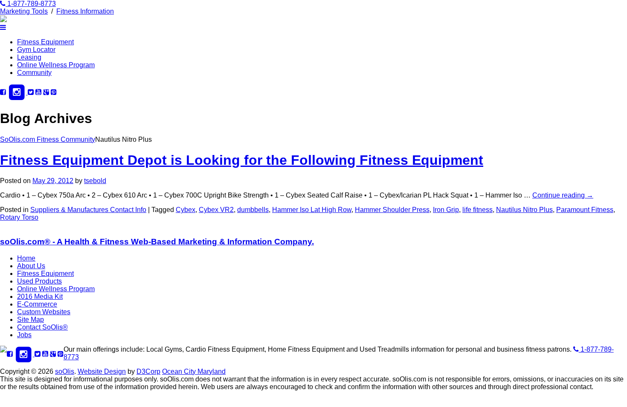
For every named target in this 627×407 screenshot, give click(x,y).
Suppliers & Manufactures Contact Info (88, 209)
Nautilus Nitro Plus (524, 209)
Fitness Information (85, 11)
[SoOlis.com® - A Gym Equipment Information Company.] (3, 19)
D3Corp (148, 371)
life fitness (477, 209)
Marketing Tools (24, 11)
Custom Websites (43, 311)
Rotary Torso (19, 217)
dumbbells (253, 209)
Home (26, 258)
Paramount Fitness (584, 209)
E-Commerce (37, 304)
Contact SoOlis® (42, 327)
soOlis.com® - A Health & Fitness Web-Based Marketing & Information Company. (157, 241)
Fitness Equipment (45, 42)
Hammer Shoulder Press (392, 209)
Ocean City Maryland (194, 371)
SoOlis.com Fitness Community (47, 139)
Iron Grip (446, 209)
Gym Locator (36, 49)
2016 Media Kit (40, 296)
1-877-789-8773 (31, 3)
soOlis (64, 371)
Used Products (39, 281)
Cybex (185, 209)
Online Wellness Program (56, 65)
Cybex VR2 (216, 209)
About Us (31, 265)
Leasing (29, 57)
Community (34, 72)
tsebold (95, 180)
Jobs (24, 334)
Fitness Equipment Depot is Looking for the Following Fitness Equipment (241, 160)
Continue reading (562, 195)
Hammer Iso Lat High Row (311, 209)
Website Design (102, 371)
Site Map (30, 319)
